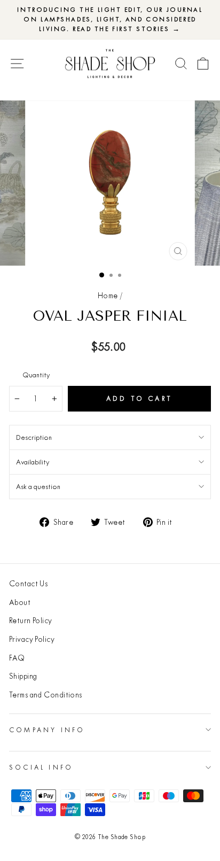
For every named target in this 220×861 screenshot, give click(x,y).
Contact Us (28, 583)
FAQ (17, 658)
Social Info (41, 767)
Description (34, 437)
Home (108, 295)
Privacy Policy (31, 639)
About (19, 602)
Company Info (47, 730)
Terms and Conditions (45, 695)
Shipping (23, 676)
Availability (32, 461)
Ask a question (38, 486)
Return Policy (30, 620)
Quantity (36, 374)
